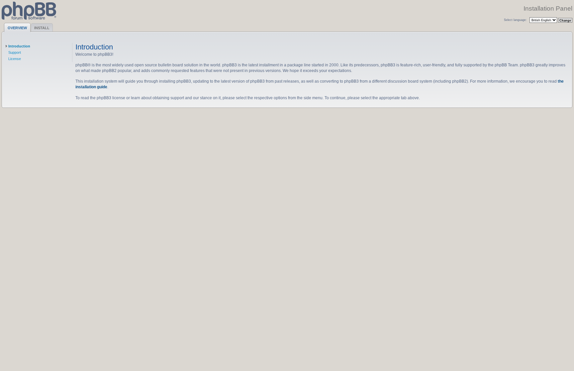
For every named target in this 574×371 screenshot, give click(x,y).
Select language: (515, 20)
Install (41, 28)
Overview (17, 28)
